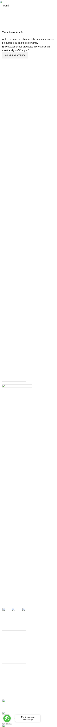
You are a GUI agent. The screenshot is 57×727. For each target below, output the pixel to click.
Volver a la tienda (15, 55)
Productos (7, 635)
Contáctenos (8, 648)
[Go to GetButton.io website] (7, 724)
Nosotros (7, 671)
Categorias (8, 638)
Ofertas (6, 641)
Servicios (7, 645)
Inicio (5, 668)
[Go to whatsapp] (7, 718)
